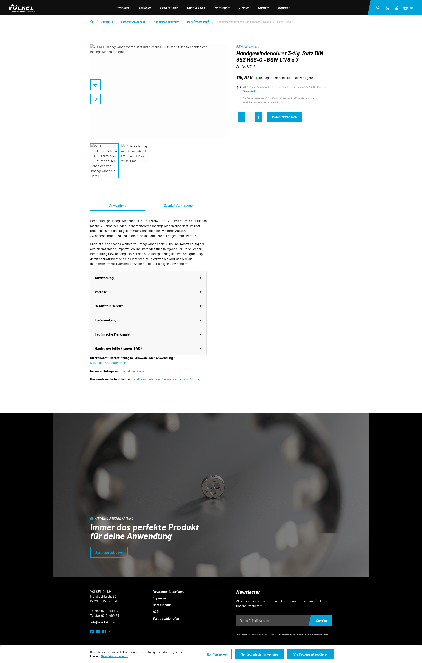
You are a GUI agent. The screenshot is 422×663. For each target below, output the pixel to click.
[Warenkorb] (387, 7)
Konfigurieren (217, 654)
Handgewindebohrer (145, 379)
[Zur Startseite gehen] (22, 8)
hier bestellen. (250, 91)
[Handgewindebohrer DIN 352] (158, 91)
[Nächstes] (95, 99)
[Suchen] (378, 7)
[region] (159, 111)
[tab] (179, 205)
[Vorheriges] (95, 84)
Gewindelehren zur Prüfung (181, 379)
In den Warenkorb (284, 117)
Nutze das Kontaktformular (108, 363)
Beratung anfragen (109, 552)
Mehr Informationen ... (114, 656)
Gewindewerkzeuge (133, 371)
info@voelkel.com (102, 622)
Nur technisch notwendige (259, 654)
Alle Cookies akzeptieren (310, 654)
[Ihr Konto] (396, 7)
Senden (321, 621)
